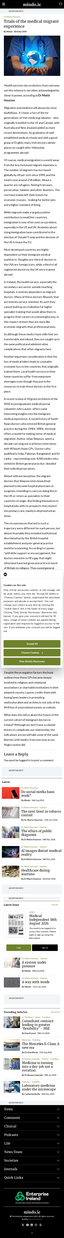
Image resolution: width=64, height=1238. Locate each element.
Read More (55, 1012)
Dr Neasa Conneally (31, 1059)
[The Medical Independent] (60, 4)
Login (18, 947)
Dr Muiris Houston (12, 17)
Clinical (10, 1126)
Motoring (26, 1040)
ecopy (32, 912)
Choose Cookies (30, 652)
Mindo (10, 31)
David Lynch (30, 1033)
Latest (37, 1017)
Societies (11, 1160)
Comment (12, 1118)
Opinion (43, 807)
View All (54, 905)
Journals (10, 1169)
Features (26, 1081)
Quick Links (13, 1178)
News (8, 1109)
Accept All (32, 643)
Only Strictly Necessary (32, 661)
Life (7, 1143)
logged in (24, 760)
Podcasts (11, 1135)
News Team (13, 1152)
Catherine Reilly (32, 1094)
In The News (27, 1017)
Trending (46, 1017)
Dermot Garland (35, 1219)
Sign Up (45, 947)
